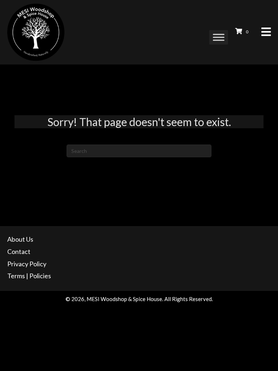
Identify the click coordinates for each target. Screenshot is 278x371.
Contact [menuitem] (18, 251)
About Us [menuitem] (20, 239)
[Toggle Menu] (218, 37)
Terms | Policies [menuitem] (29, 276)
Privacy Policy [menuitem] (26, 264)
